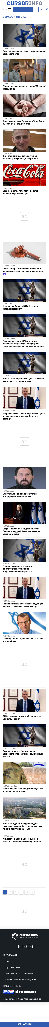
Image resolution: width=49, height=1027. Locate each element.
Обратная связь (12, 967)
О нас (7, 961)
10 (26, 892)
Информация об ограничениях (19, 973)
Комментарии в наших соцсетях (20, 979)
